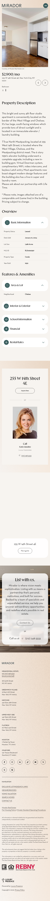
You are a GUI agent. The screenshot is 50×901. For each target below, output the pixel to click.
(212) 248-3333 (26, 456)
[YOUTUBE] (35, 762)
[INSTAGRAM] (12, 762)
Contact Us (7, 801)
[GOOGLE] (12, 769)
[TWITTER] (43, 762)
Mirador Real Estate (9, 808)
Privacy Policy (20, 890)
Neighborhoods (9, 790)
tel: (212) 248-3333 (8, 674)
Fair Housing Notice (9, 810)
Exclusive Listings (10, 787)
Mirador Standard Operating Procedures (31, 810)
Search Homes (8, 797)
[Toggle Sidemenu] (45, 5)
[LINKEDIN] (19, 762)
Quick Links (23, 787)
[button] (25, 623)
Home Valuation (9, 794)
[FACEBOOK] (4, 762)
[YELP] (4, 769)
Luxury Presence (17, 886)
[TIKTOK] (27, 762)
